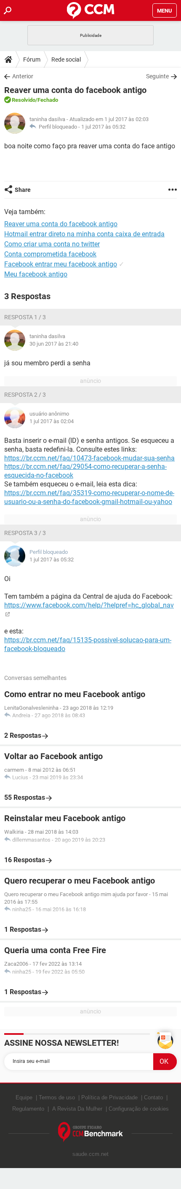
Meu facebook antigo (35, 274)
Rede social (66, 59)
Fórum (31, 59)
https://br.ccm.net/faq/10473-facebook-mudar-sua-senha (89, 458)
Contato (153, 1097)
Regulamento (28, 1109)
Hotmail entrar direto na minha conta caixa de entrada (84, 234)
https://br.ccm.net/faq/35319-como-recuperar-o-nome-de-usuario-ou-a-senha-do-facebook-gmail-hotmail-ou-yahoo (89, 497)
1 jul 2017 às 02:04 (51, 421)
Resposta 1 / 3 (25, 317)
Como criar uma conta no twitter (52, 244)
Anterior (22, 76)
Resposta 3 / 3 (25, 533)
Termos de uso (57, 1097)
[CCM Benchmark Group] (91, 1132)
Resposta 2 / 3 (25, 394)
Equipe (24, 1097)
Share (23, 189)
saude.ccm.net (90, 1154)
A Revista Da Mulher (77, 1109)
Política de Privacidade (109, 1097)
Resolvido (23, 100)
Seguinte (157, 76)
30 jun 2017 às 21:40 (53, 344)
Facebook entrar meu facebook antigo (60, 264)
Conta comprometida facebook (50, 254)
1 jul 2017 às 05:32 (103, 127)
